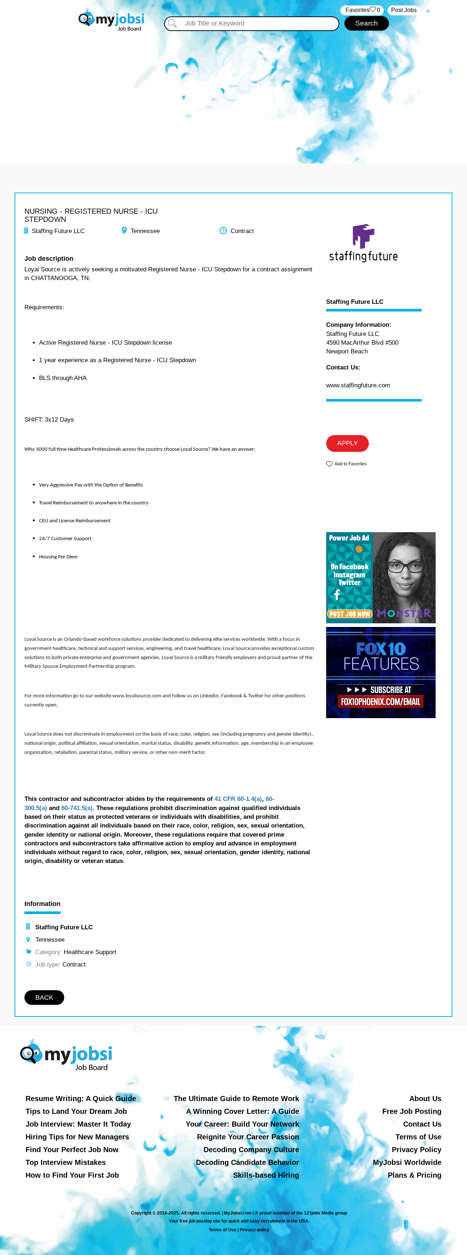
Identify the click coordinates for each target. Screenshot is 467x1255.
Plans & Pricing (414, 1175)
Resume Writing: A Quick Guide (81, 1099)
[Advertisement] (233, 94)
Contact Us (422, 1124)
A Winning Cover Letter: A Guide (242, 1111)
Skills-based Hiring (266, 1175)
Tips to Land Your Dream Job (76, 1111)
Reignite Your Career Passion (248, 1137)
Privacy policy (254, 1229)
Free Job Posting (411, 1111)
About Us (425, 1099)
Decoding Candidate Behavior (247, 1162)
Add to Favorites (351, 463)
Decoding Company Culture (251, 1150)
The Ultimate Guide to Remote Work (236, 1099)
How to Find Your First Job (72, 1175)
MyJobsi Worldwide (407, 1162)
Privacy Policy (416, 1150)
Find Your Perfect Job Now (72, 1150)
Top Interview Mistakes (66, 1162)
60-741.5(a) (77, 808)
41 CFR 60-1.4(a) (238, 798)
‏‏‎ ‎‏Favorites (362, 10)
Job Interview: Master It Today (78, 1124)
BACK (44, 997)
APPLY (347, 443)
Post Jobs (404, 10)
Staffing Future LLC (354, 302)
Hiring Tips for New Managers (77, 1137)
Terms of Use (418, 1137)
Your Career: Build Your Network (242, 1124)
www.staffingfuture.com (358, 385)
